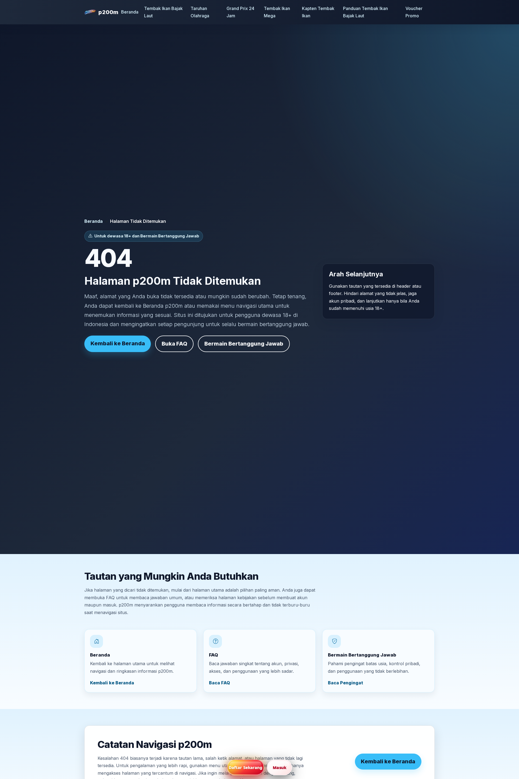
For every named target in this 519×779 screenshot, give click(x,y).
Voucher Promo (413, 12)
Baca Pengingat (345, 682)
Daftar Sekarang (246, 767)
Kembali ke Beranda (118, 343)
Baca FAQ (219, 682)
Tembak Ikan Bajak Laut (163, 12)
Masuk (279, 767)
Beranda (129, 12)
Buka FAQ (174, 343)
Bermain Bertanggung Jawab (243, 343)
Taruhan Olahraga (200, 12)
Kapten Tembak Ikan (318, 12)
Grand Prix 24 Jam (240, 12)
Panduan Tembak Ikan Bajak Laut (365, 12)
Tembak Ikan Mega (277, 12)
